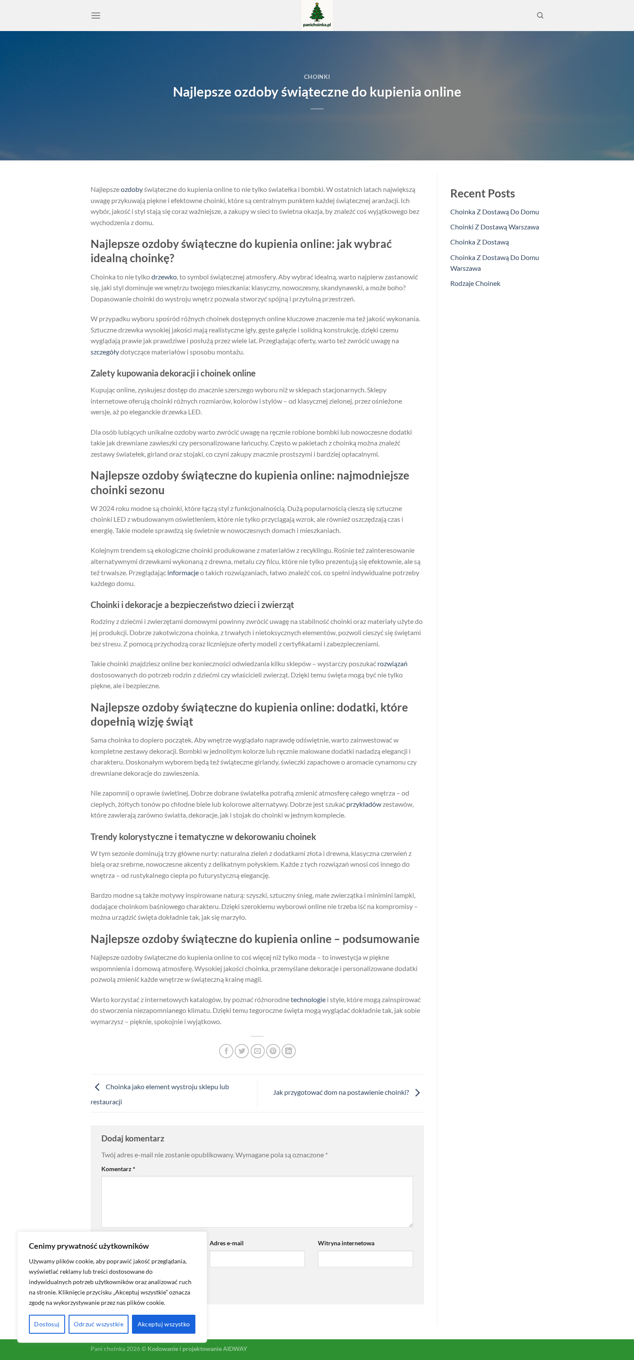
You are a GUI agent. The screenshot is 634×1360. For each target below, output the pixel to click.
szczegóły (105, 352)
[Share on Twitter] (242, 1051)
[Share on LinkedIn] (289, 1051)
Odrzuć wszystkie (98, 1324)
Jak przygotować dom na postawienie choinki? (341, 1092)
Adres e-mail (227, 1243)
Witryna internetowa (346, 1243)
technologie (308, 999)
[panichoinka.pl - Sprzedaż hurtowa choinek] (317, 15)
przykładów (363, 804)
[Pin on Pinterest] (273, 1051)
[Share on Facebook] (226, 1051)
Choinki (317, 76)
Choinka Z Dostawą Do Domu (494, 211)
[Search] (540, 15)
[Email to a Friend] (258, 1051)
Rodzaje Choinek (475, 283)
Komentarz (118, 1168)
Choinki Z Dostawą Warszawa (494, 226)
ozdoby (132, 189)
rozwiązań (392, 663)
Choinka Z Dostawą (479, 242)
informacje (183, 572)
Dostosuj (47, 1324)
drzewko (164, 277)
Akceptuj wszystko (164, 1324)
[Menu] (96, 15)
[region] (112, 1287)
